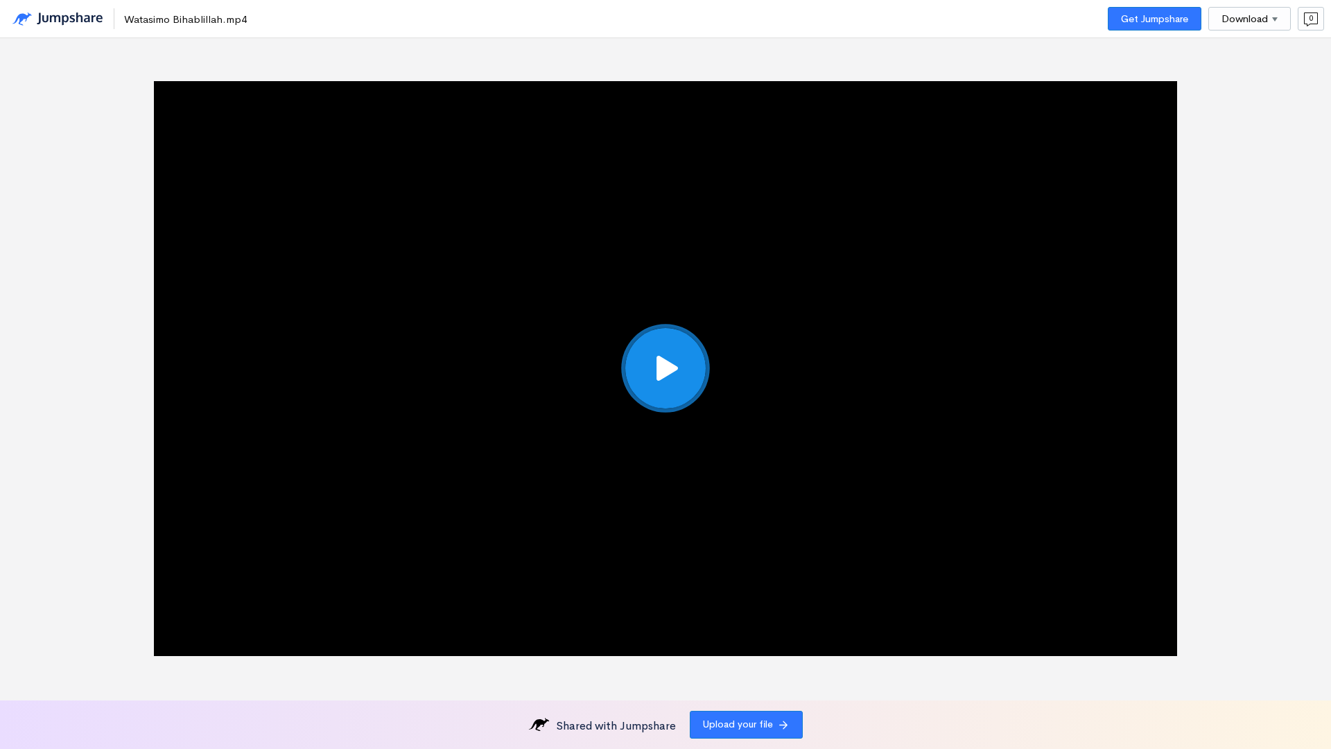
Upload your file (738, 724)
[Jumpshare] (57, 19)
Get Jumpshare (1154, 18)
